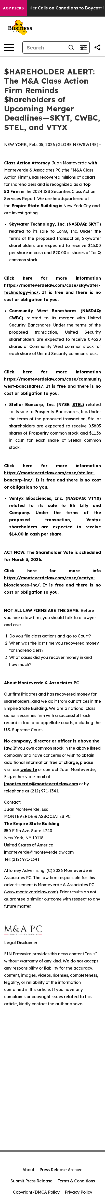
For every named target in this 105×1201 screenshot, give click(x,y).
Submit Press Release (31, 1180)
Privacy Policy (78, 1192)
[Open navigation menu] (9, 47)
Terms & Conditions (76, 1180)
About (28, 1169)
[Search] (71, 47)
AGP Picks (13, 8)
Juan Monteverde (69, 162)
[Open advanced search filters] (83, 47)
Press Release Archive (61, 1169)
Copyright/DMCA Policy (36, 1192)
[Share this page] (97, 47)
